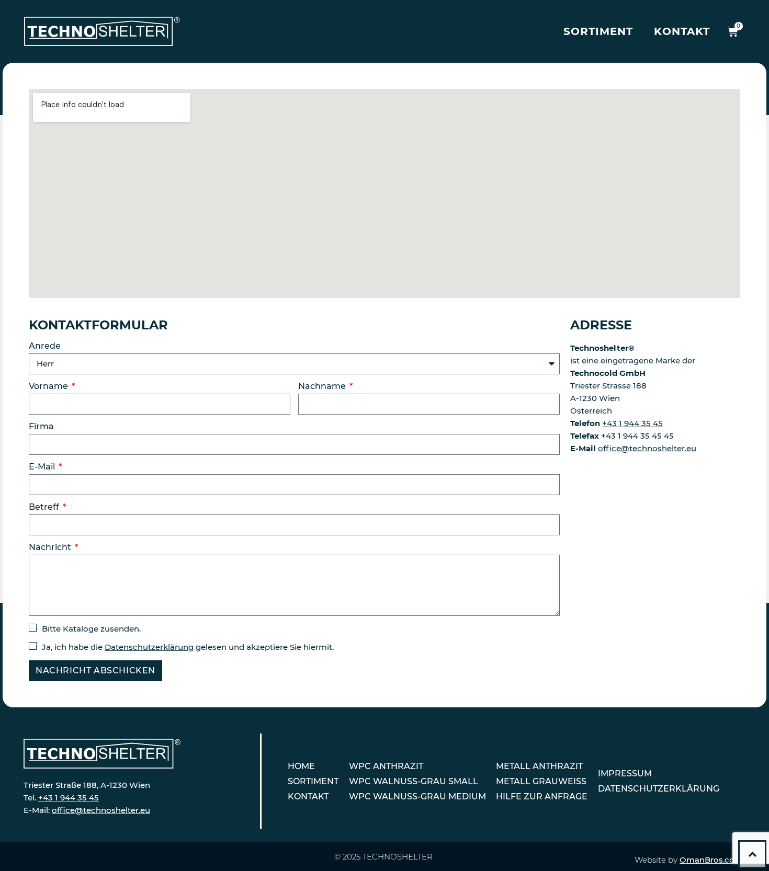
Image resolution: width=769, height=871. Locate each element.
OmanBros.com (711, 860)
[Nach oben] (752, 854)
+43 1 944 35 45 (632, 423)
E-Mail (43, 467)
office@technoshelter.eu (647, 448)
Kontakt (682, 31)
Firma (41, 426)
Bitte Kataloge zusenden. (91, 629)
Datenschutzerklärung (149, 647)
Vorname (49, 386)
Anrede (45, 346)
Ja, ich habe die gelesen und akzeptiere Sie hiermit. (188, 647)
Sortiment (598, 31)
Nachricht (51, 547)
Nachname (323, 386)
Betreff (45, 507)
